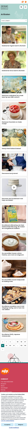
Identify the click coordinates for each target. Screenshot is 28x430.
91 (13, 345)
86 (21, 342)
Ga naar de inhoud (14, 1)
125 (21, 345)
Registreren (4, 392)
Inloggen (9, 392)
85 (17, 342)
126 (25, 345)
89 (6, 345)
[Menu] (25, 7)
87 (25, 342)
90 (10, 345)
